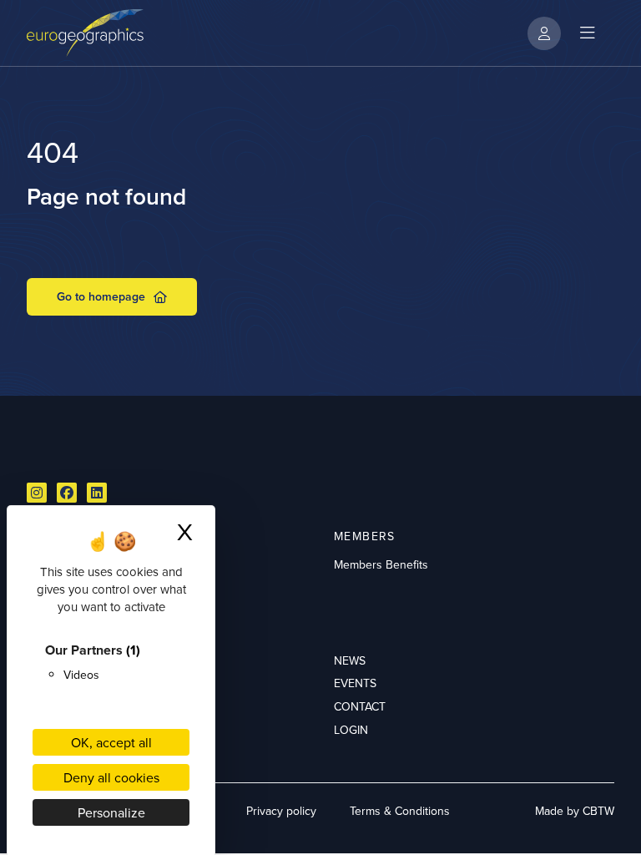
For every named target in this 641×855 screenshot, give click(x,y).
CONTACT (360, 706)
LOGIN (351, 729)
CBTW (598, 810)
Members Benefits (381, 564)
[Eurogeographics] (85, 33)
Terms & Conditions (400, 810)
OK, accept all (111, 742)
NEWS (350, 660)
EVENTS (355, 683)
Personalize (111, 812)
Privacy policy (281, 810)
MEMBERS (365, 536)
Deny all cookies (111, 777)
